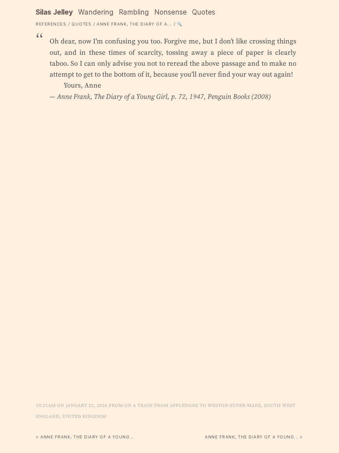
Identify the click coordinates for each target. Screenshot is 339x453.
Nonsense (170, 12)
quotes (81, 24)
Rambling (134, 12)
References (51, 24)
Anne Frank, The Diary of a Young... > (254, 436)
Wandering (96, 12)
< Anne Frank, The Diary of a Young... (85, 436)
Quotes (203, 12)
